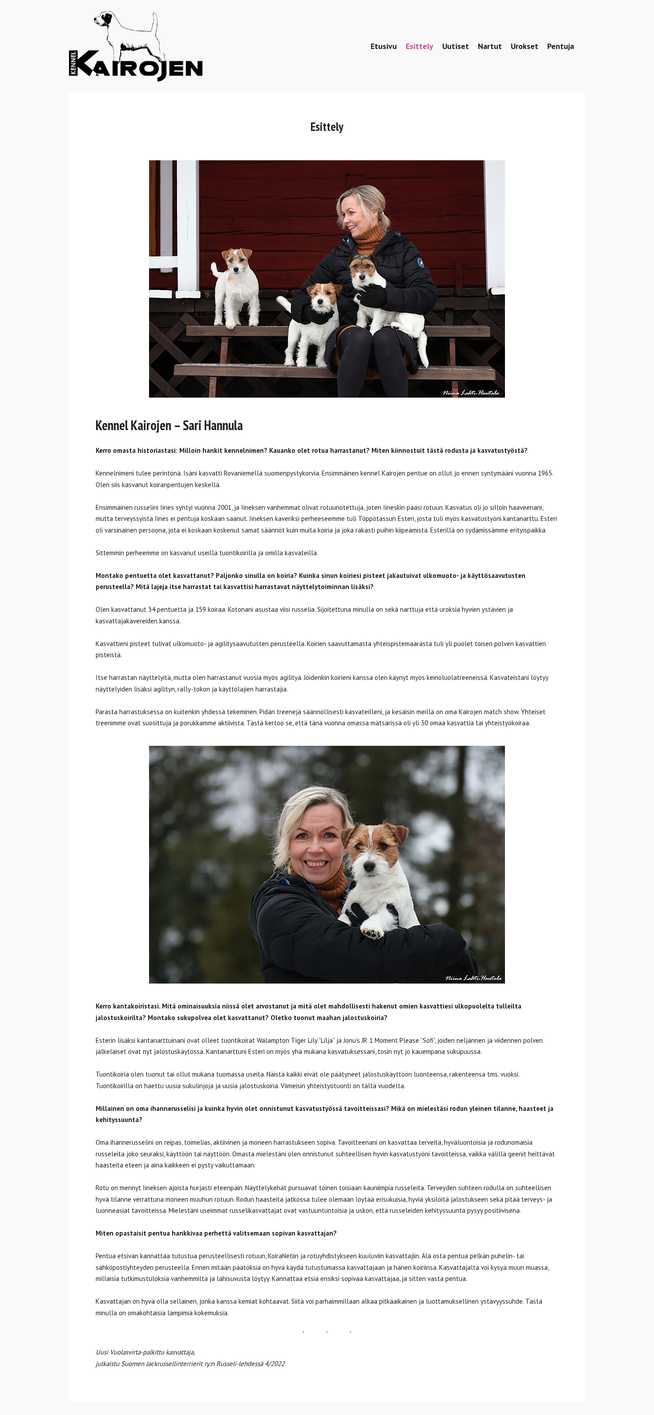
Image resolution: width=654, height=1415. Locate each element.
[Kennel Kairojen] (135, 46)
